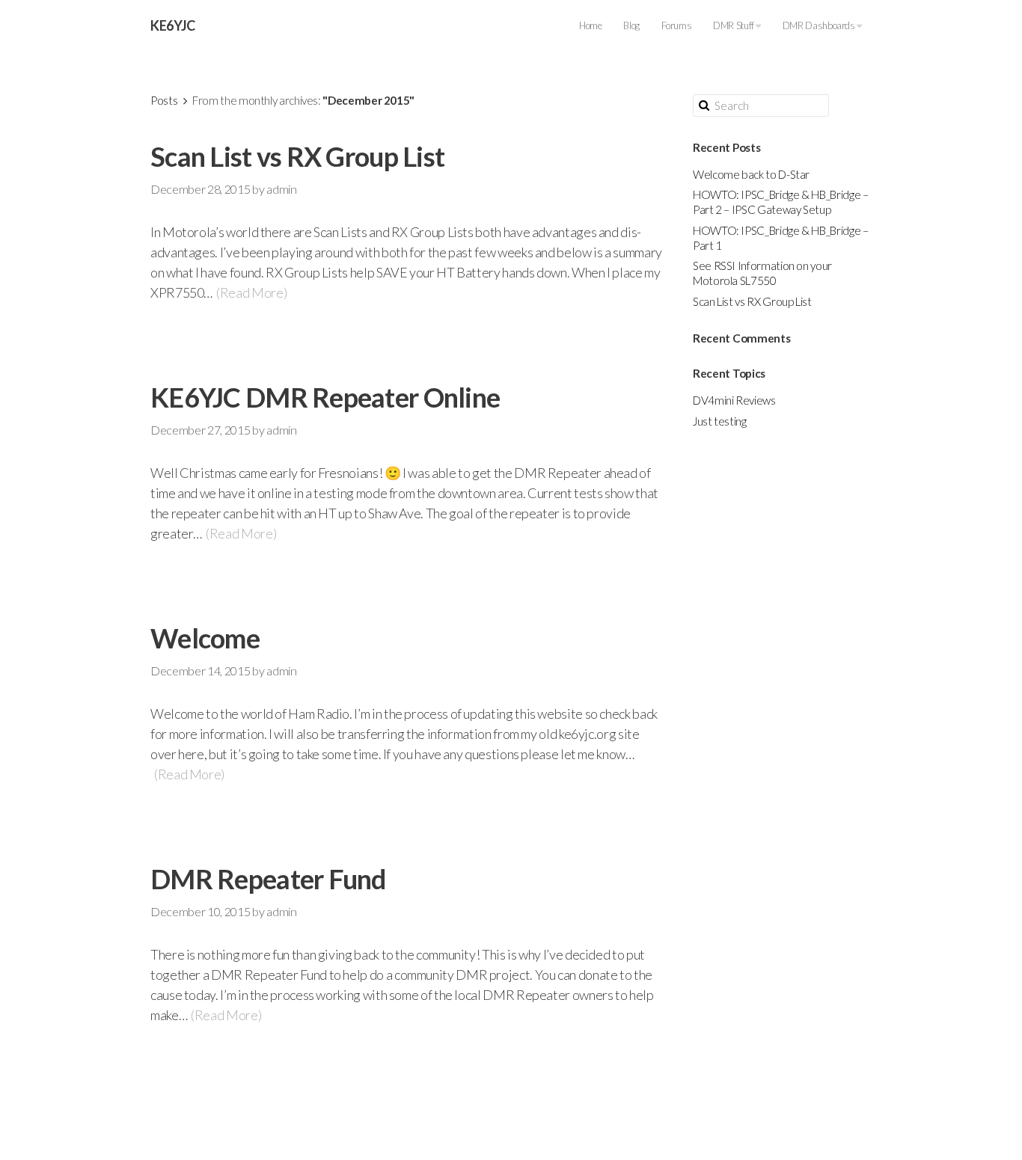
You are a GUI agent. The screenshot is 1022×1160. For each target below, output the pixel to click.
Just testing (720, 421)
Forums (676, 25)
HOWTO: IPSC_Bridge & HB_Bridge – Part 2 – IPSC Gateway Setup (780, 202)
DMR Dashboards (820, 25)
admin (281, 189)
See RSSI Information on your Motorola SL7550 (762, 273)
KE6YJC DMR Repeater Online (325, 397)
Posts (163, 100)
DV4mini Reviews (734, 400)
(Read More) (251, 292)
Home (590, 25)
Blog (631, 25)
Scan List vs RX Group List (297, 156)
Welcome (205, 638)
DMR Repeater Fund (268, 878)
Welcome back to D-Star (751, 174)
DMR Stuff (734, 25)
